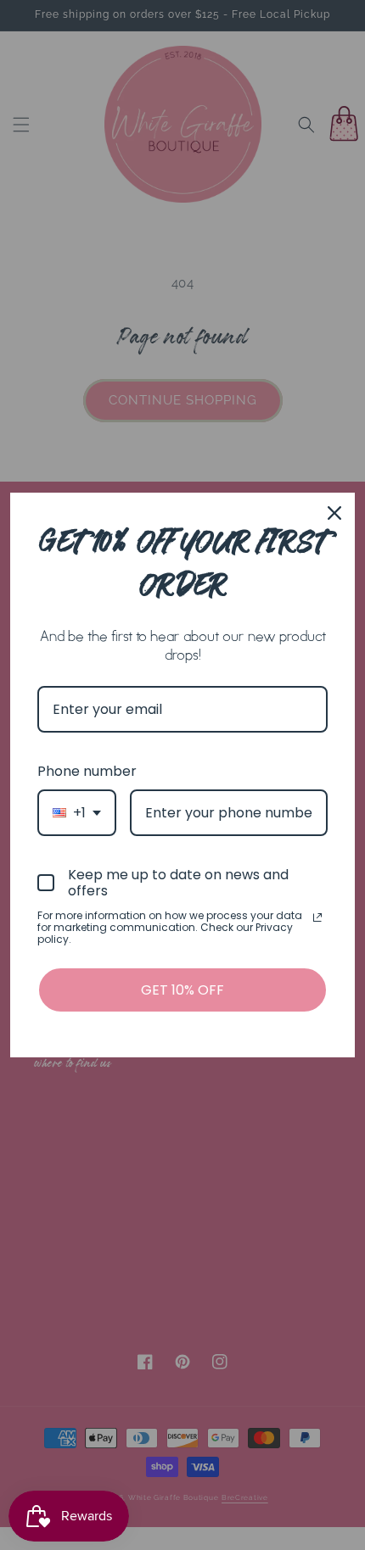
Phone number (87, 771)
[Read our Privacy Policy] (317, 917)
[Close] (334, 513)
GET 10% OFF (182, 990)
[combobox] (76, 812)
